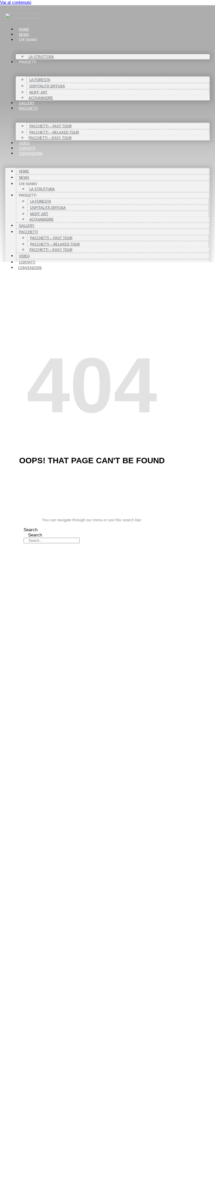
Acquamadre (41, 98)
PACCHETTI (28, 108)
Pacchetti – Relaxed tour (54, 132)
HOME (24, 29)
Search (30, 529)
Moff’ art (38, 92)
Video (24, 143)
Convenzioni (30, 154)
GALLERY (27, 103)
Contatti (27, 148)
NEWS (24, 35)
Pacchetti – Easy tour (50, 138)
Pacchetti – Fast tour (50, 126)
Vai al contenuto (15, 2)
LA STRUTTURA (41, 57)
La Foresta (39, 80)
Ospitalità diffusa (47, 86)
